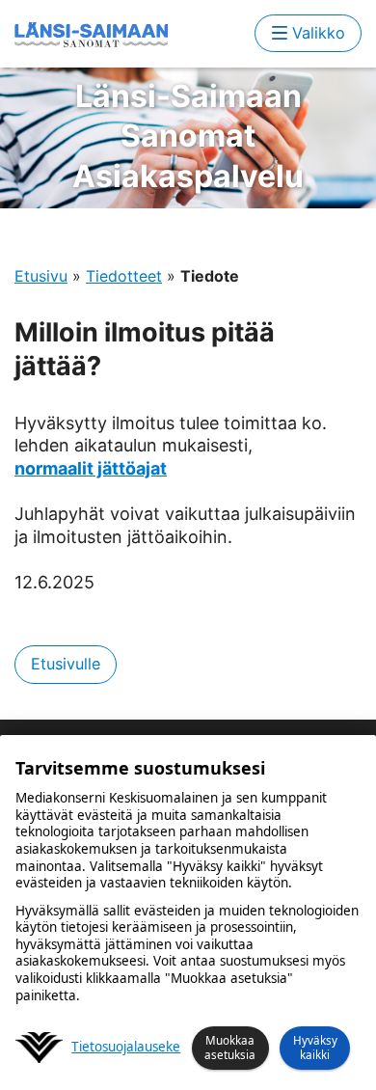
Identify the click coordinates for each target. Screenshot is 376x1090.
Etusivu (40, 276)
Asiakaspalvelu (188, 136)
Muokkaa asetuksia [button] (229, 1047)
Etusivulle (65, 663)
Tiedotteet (124, 276)
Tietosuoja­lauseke (125, 1047)
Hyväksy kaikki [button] (315, 1047)
